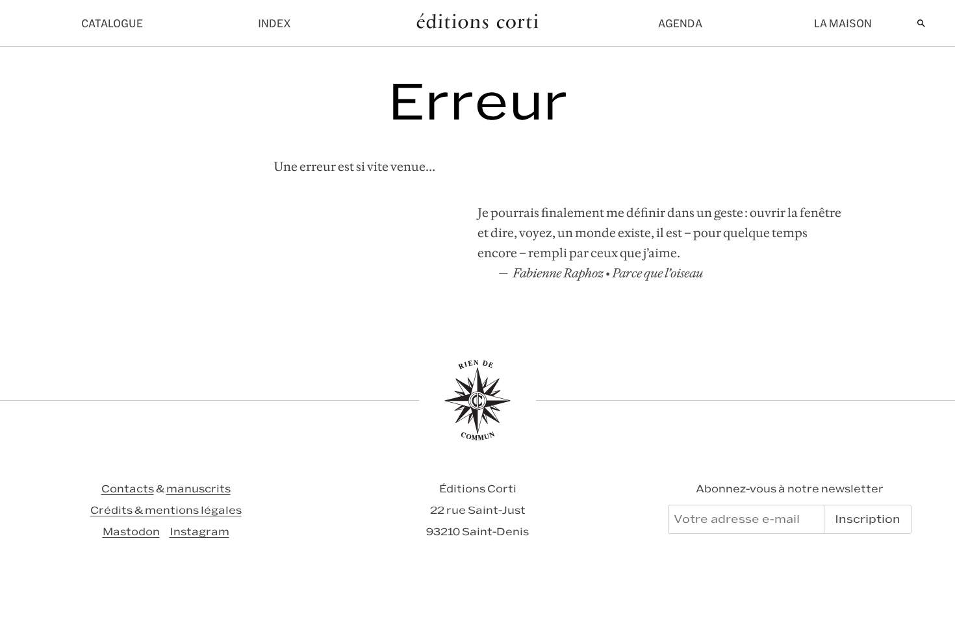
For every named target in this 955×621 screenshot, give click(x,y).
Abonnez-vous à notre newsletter (790, 488)
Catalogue (112, 23)
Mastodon (131, 531)
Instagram (199, 531)
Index (274, 23)
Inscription (867, 519)
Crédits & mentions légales (166, 510)
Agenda (680, 23)
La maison (843, 23)
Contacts (127, 488)
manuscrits (198, 488)
